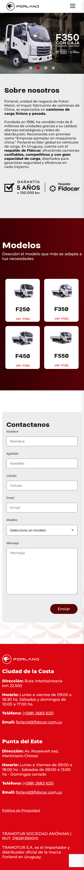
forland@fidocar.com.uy (39, 722)
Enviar (64, 609)
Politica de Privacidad (21, 810)
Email (10, 498)
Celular (11, 476)
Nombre (12, 431)
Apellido (12, 454)
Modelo (11, 520)
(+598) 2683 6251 (38, 713)
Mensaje (12, 543)
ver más (23, 319)
